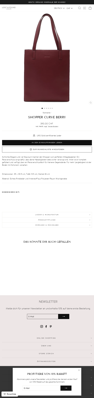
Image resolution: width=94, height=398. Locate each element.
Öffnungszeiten (46, 361)
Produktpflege (47, 220)
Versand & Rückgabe (47, 225)
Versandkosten (53, 126)
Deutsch (58, 8)
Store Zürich (46, 353)
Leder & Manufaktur (47, 215)
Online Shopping (46, 338)
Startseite (46, 112)
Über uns (46, 346)
